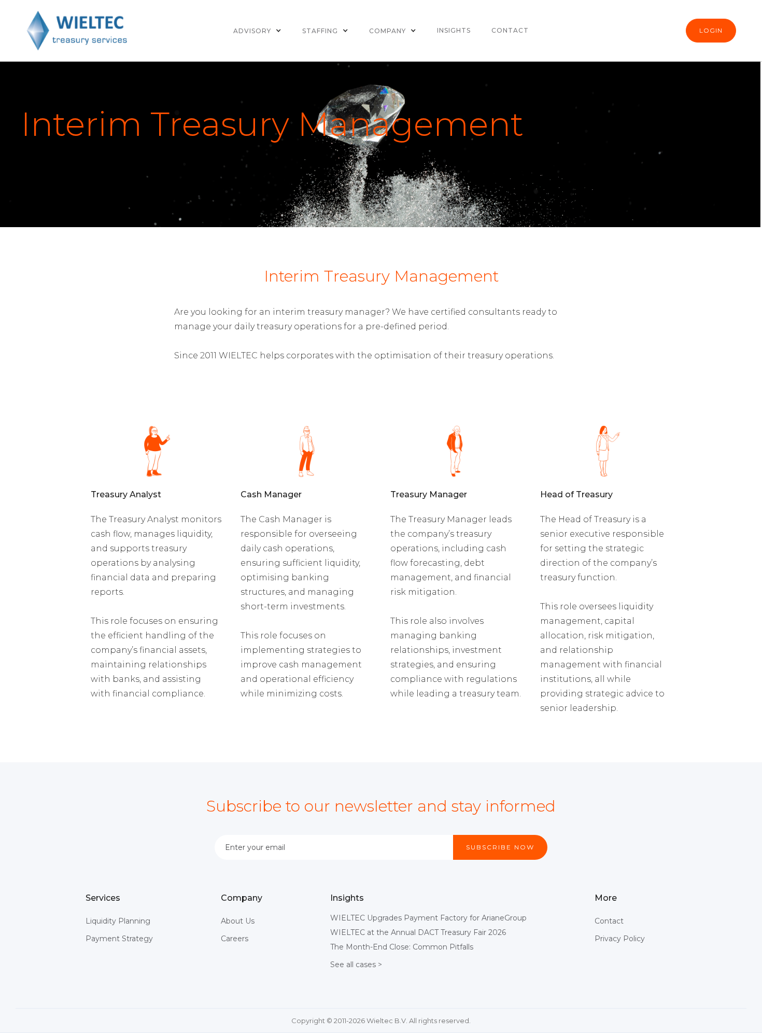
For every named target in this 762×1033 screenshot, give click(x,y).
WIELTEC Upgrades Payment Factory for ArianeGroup (428, 918)
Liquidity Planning (118, 921)
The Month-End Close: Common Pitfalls (401, 947)
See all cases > (356, 964)
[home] (78, 30)
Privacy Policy (620, 938)
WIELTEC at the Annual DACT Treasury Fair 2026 (418, 932)
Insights (454, 30)
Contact (510, 30)
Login (711, 30)
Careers (234, 938)
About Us (238, 921)
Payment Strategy (119, 938)
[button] (257, 31)
